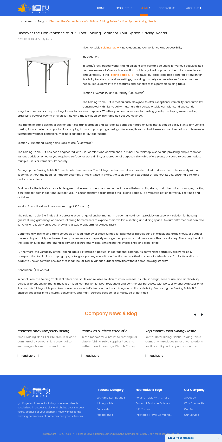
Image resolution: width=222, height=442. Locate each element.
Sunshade (103, 409)
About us (192, 8)
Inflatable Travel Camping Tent (153, 415)
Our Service (191, 415)
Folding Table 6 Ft (121, 75)
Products (122, 8)
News (144, 8)
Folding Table (110, 48)
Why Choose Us (194, 403)
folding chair (105, 415)
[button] (195, 314)
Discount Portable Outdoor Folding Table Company (153, 403)
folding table (105, 403)
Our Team (190, 409)
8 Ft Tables (143, 409)
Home (101, 8)
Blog (41, 21)
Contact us (167, 8)
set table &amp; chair (111, 398)
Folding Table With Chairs (152, 398)
